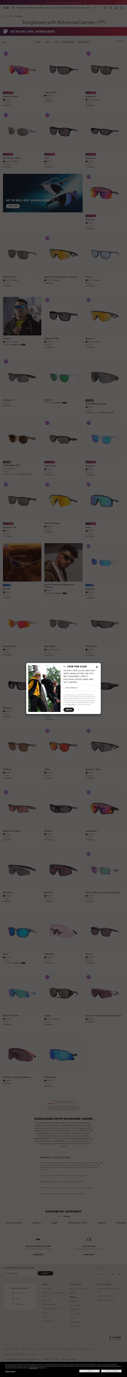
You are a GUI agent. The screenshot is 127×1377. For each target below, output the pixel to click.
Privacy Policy (71, 704)
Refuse (90, 1371)
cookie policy (33, 1368)
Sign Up (69, 710)
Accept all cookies (111, 1371)
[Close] (97, 667)
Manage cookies (10, 1371)
